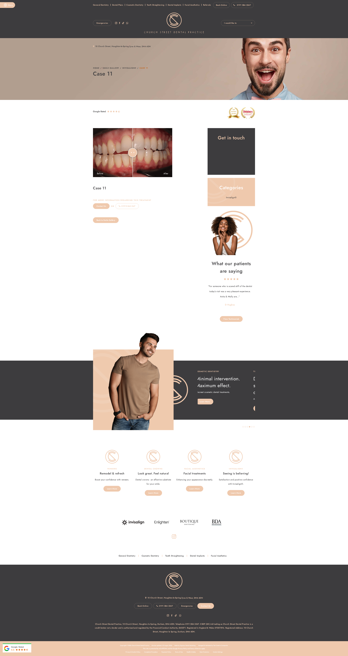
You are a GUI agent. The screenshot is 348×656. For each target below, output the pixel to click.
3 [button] (247, 426)
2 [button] (245, 426)
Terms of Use (179, 652)
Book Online (221, 5)
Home (96, 68)
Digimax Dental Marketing (187, 645)
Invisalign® (129, 68)
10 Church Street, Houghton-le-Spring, (112, 46)
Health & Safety (191, 652)
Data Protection (204, 652)
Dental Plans (117, 5)
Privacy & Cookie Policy (133, 652)
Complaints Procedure (151, 652)
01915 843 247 (128, 206)
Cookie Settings (218, 652)
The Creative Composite (220, 645)
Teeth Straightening (155, 5)
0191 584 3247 (244, 5)
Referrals (207, 5)
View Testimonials (231, 319)
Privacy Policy (182, 648)
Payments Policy (166, 652)
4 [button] (249, 426)
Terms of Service (195, 648)
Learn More (206, 408)
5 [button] (251, 426)
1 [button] (243, 426)
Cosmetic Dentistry (134, 5)
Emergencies (102, 23)
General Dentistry (101, 5)
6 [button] (254, 426)
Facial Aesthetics (192, 5)
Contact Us (101, 206)
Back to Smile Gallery (106, 220)
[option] (231, 295)
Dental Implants (174, 5)
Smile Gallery (111, 68)
